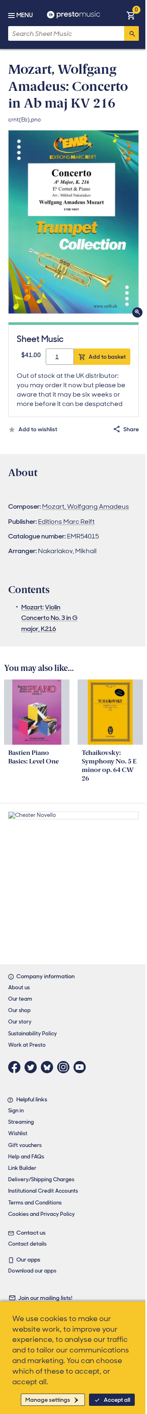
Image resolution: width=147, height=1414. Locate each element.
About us (19, 987)
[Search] (131, 33)
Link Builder (22, 1168)
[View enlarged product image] (73, 222)
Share (131, 429)
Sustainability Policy (32, 1033)
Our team (20, 998)
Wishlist (17, 1133)
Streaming (21, 1121)
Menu (24, 15)
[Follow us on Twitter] (32, 1067)
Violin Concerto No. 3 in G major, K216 (49, 618)
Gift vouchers (25, 1145)
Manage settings (47, 1399)
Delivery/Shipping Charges (41, 1179)
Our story (19, 1021)
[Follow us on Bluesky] (49, 1067)
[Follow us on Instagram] (65, 1067)
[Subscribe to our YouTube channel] (82, 1067)
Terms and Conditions (35, 1202)
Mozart (31, 607)
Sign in (16, 1110)
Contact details (27, 1243)
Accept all (117, 1399)
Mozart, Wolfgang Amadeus (85, 506)
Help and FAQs (26, 1156)
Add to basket (107, 356)
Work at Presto (27, 1044)
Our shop (19, 1010)
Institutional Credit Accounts (43, 1190)
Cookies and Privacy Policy (41, 1214)
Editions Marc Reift (66, 521)
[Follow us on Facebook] (16, 1067)
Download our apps (32, 1270)
